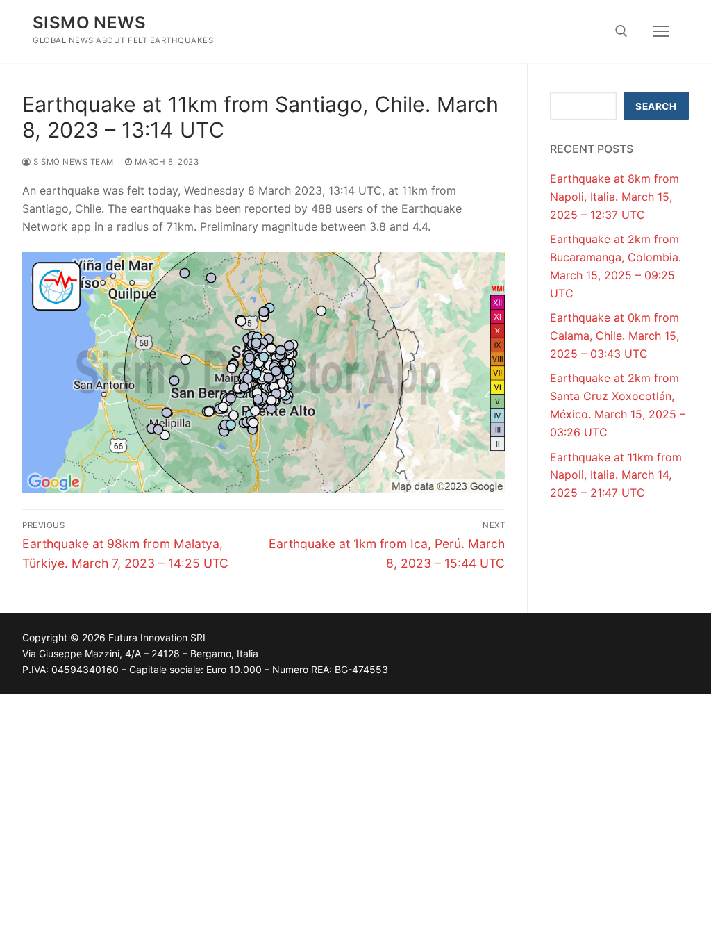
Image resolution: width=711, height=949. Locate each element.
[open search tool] (621, 31)
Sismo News (89, 23)
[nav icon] (661, 31)
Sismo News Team (72, 162)
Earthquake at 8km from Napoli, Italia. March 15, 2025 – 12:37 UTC (614, 197)
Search (655, 106)
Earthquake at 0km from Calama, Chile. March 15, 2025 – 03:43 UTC (614, 336)
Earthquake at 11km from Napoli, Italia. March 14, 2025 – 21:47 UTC (616, 475)
